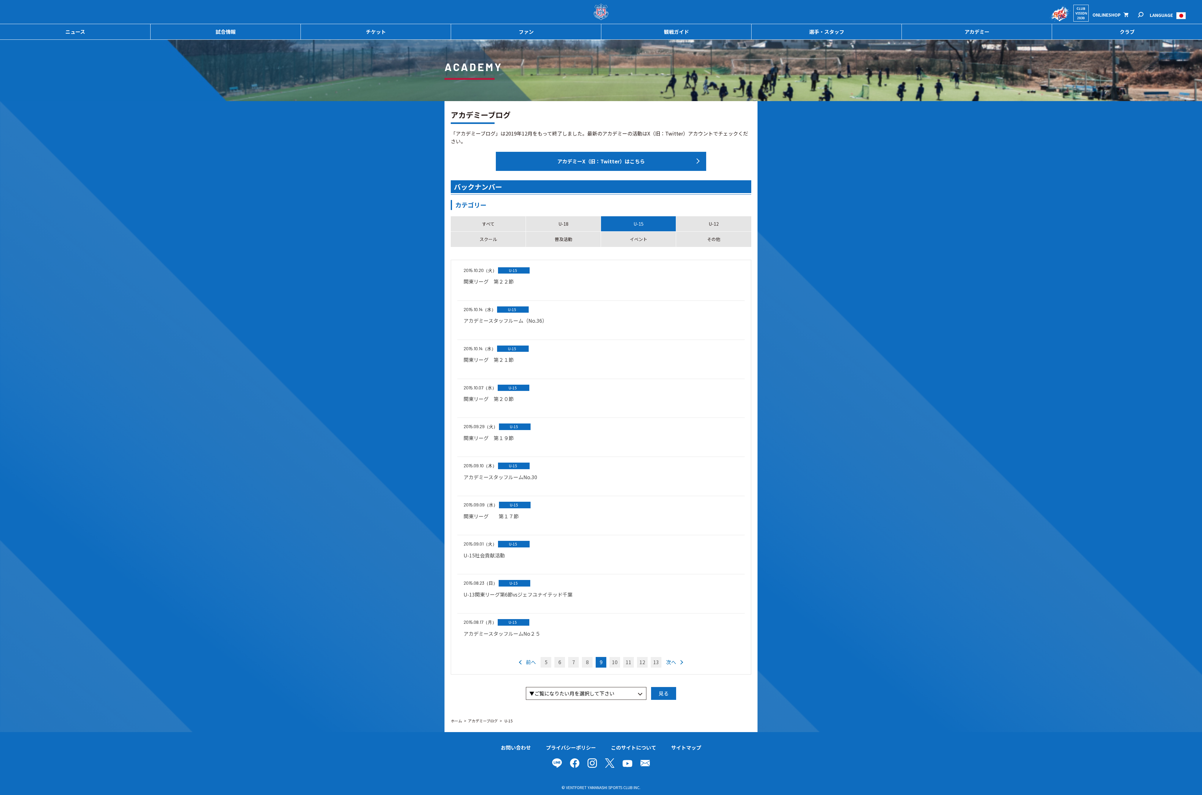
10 (615, 662)
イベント (638, 239)
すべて (488, 224)
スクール (488, 239)
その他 (713, 239)
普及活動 (563, 239)
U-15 (639, 224)
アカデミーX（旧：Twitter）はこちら (601, 161)
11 (628, 662)
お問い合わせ (516, 747)
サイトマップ (686, 747)
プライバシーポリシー (571, 747)
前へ (531, 662)
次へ (671, 662)
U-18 (563, 224)
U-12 (714, 224)
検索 (1145, 15)
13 (656, 662)
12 (642, 662)
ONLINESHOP (1106, 15)
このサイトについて (633, 747)
